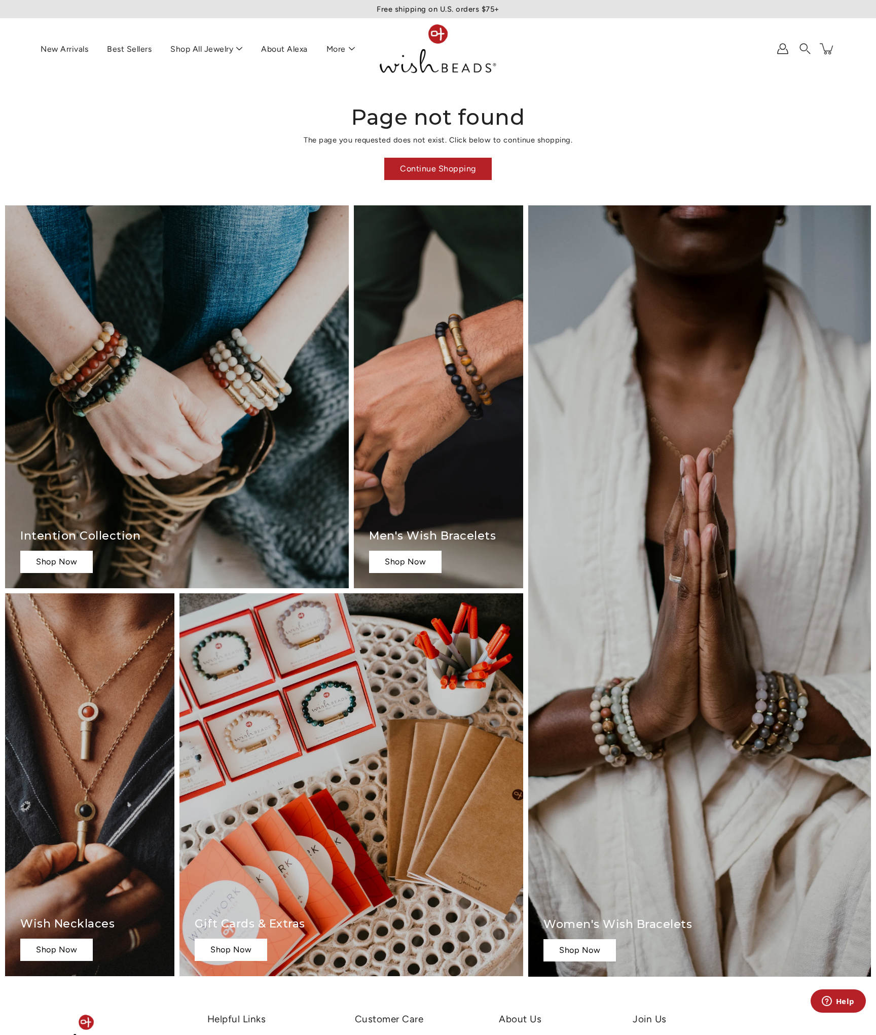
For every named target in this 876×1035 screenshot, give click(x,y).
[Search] (805, 49)
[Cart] (827, 49)
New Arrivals (64, 49)
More (336, 49)
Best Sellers (129, 49)
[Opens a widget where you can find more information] (838, 1002)
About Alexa (284, 49)
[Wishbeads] (438, 48)
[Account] (783, 49)
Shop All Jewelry (201, 49)
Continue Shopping (438, 168)
